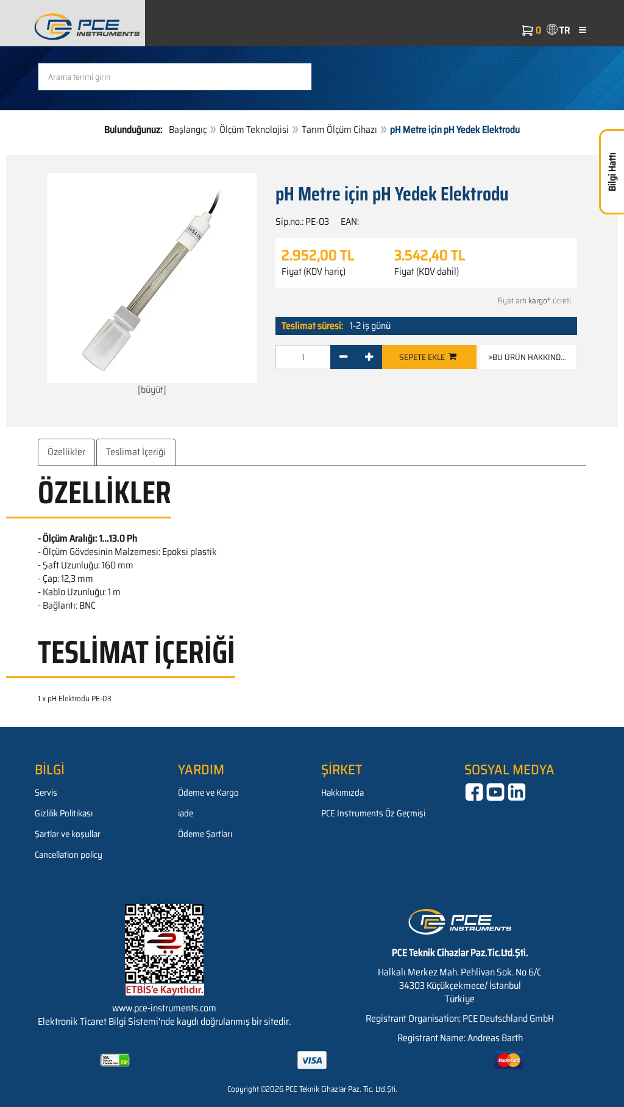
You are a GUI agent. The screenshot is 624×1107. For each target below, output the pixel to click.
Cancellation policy (68, 854)
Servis (46, 792)
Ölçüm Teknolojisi (254, 129)
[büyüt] (152, 389)
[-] (343, 357)
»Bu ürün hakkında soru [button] (532, 357)
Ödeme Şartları (205, 834)
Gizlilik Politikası (64, 813)
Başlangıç (188, 129)
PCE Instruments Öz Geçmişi (373, 813)
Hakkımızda (342, 792)
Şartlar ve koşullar (68, 834)
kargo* (539, 300)
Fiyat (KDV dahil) (426, 271)
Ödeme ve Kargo (208, 792)
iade (185, 813)
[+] (369, 357)
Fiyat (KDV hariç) (314, 271)
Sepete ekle (423, 357)
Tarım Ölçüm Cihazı (339, 129)
